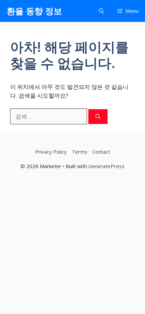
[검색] (98, 116)
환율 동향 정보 (34, 11)
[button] (101, 11)
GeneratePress (106, 166)
